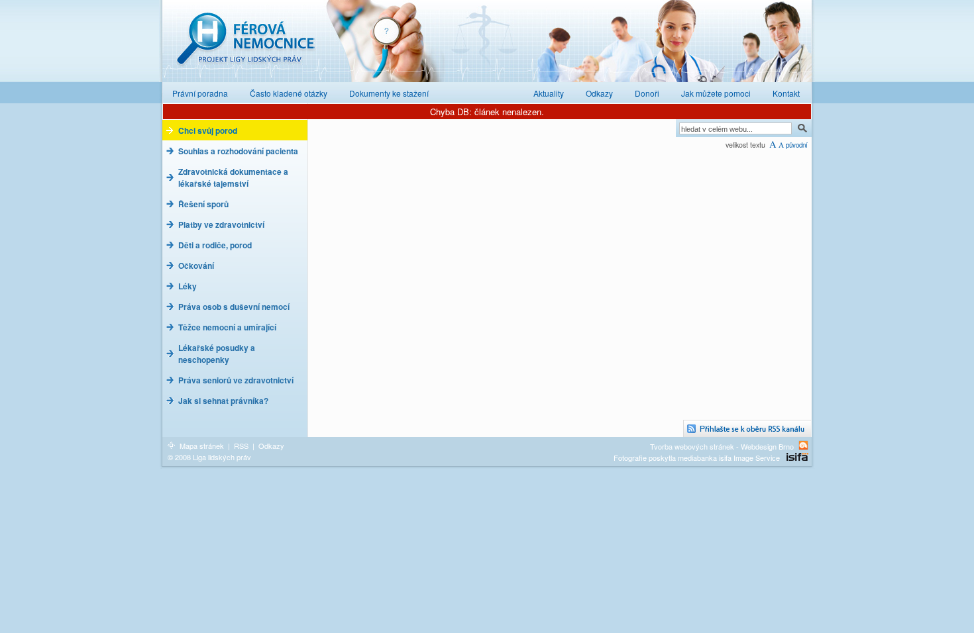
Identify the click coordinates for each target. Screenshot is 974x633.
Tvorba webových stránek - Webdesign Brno (722, 446)
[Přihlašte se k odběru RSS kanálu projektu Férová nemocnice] (747, 429)
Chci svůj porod (207, 130)
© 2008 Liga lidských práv (209, 457)
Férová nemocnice (245, 45)
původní (797, 145)
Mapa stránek (202, 445)
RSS (241, 445)
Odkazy (271, 445)
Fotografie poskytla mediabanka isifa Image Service (697, 457)
